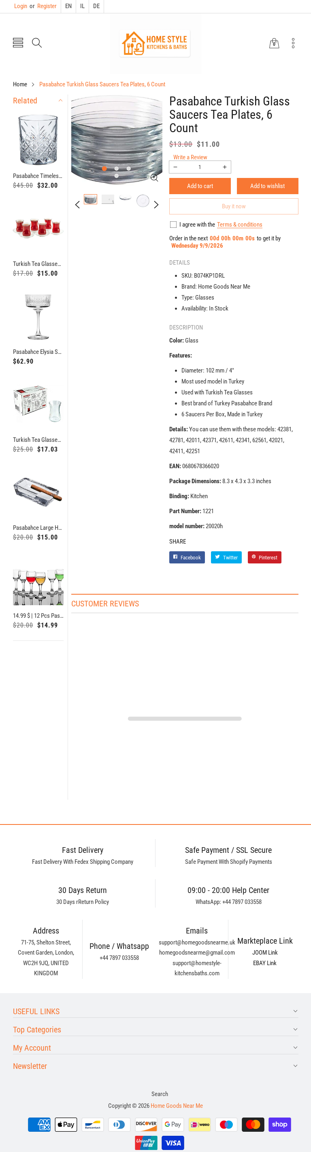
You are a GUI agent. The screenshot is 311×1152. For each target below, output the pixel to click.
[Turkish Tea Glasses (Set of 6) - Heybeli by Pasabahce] (38, 404)
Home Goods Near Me (177, 1105)
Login (20, 6)
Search (159, 1094)
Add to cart (200, 186)
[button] (18, 43)
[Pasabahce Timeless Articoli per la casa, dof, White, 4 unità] (38, 140)
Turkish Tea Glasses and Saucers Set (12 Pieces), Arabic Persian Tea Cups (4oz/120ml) (38, 264)
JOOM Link (265, 952)
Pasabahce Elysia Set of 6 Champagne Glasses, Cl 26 (38, 351)
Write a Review (190, 157)
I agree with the (197, 224)
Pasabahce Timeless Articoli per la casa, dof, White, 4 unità (38, 176)
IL (82, 6)
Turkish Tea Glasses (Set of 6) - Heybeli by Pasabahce (38, 439)
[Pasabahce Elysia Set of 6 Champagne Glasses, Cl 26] (38, 316)
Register (43, 6)
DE (96, 6)
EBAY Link (265, 963)
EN (68, 6)
